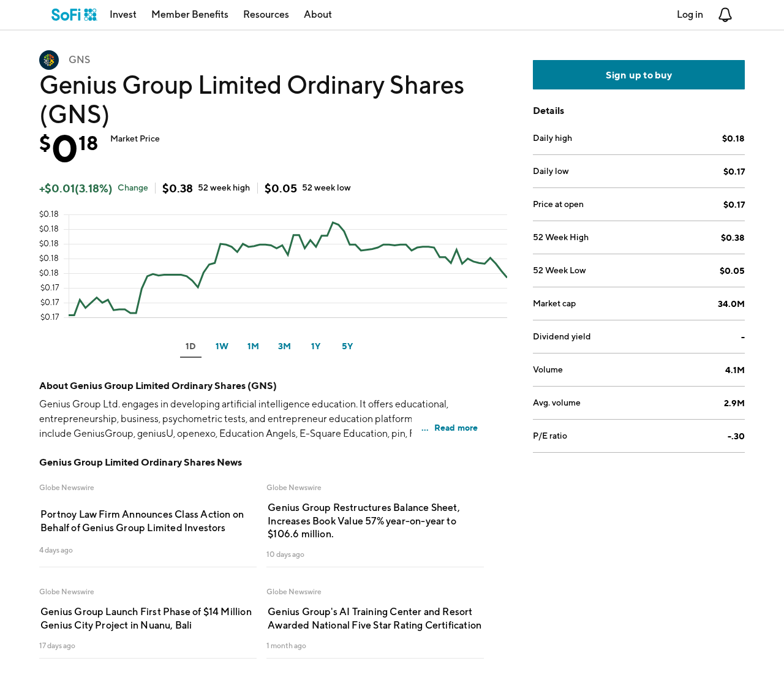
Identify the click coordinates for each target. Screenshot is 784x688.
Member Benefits (189, 14)
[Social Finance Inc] (74, 14)
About (318, 14)
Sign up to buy (639, 75)
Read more (456, 427)
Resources (266, 14)
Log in (690, 14)
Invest (123, 14)
